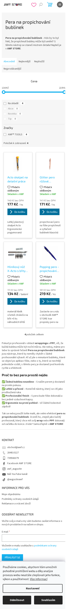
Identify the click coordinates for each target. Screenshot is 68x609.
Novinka (14, 114)
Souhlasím (48, 600)
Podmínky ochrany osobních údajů (20, 499)
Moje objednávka (11, 494)
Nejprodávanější (12, 69)
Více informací (38, 579)
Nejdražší (39, 61)
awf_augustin (14, 469)
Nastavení (32, 588)
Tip (12, 119)
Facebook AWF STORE (19, 463)
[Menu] (59, 4)
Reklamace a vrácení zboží (16, 503)
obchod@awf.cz (16, 447)
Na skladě (15, 103)
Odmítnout (17, 600)
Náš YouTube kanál (17, 474)
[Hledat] (40, 4)
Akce (13, 108)
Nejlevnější (24, 61)
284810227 (13, 452)
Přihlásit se (12, 557)
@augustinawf (15, 479)
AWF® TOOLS (17, 134)
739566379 (13, 458)
